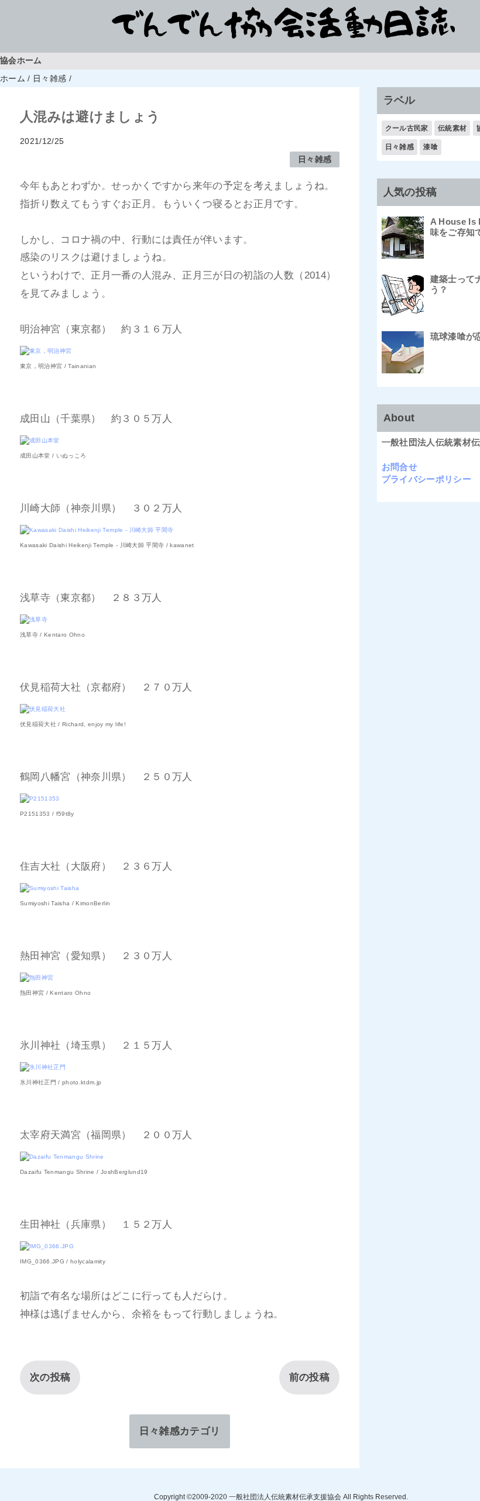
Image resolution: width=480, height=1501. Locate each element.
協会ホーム (21, 60)
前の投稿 (309, 1377)
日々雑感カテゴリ (180, 1431)
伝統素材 (452, 128)
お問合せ (399, 467)
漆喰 (430, 147)
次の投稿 (50, 1377)
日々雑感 (314, 159)
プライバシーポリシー (426, 479)
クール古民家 (406, 128)
